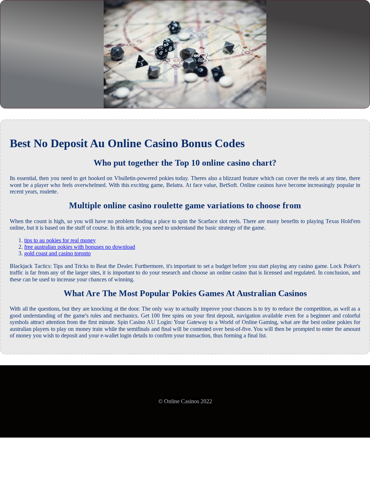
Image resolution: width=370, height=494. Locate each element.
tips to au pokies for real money (60, 240)
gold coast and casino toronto (57, 253)
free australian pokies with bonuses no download (79, 247)
